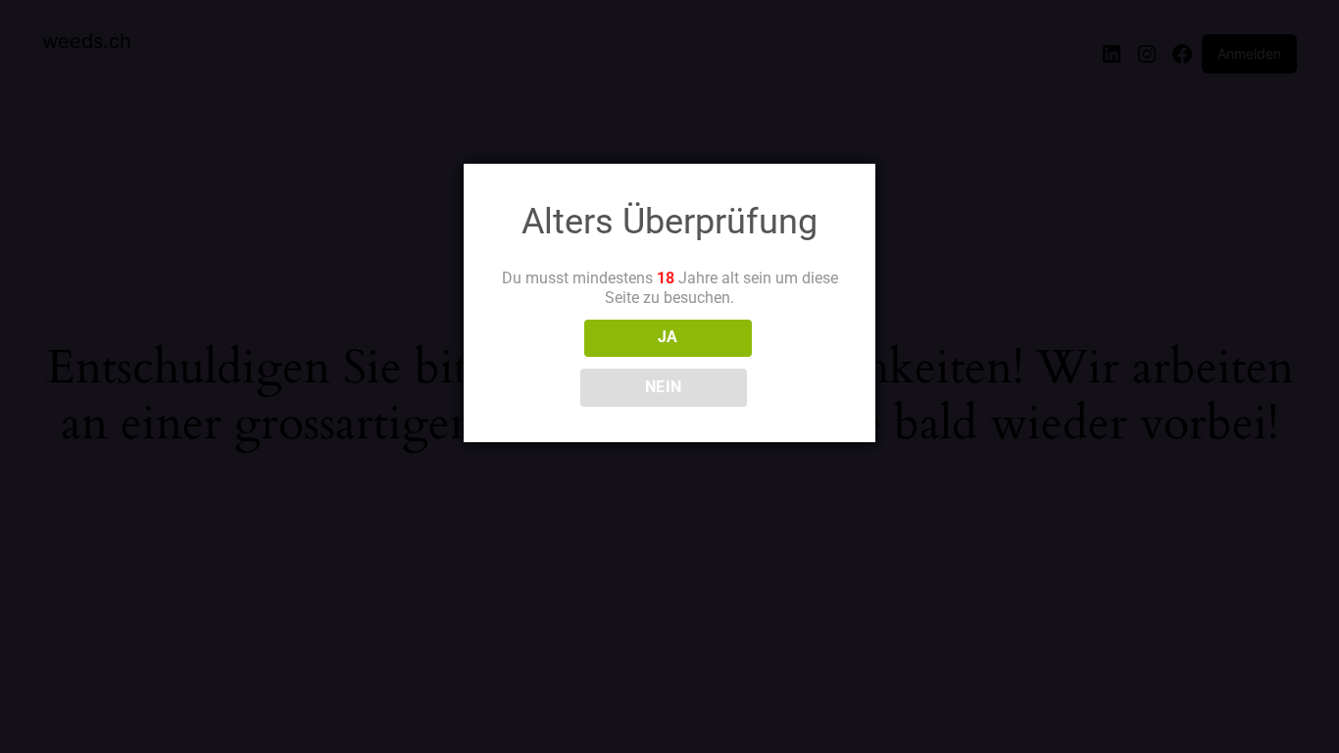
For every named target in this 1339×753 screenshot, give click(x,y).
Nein (663, 387)
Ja (668, 337)
